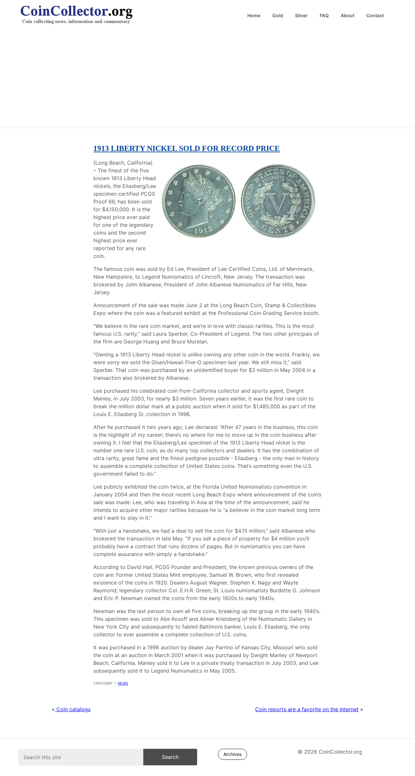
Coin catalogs (72, 709)
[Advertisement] (207, 77)
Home (253, 15)
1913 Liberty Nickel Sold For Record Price (186, 148)
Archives (232, 754)
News (123, 682)
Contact (375, 15)
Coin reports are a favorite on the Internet (307, 709)
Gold (277, 15)
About (347, 15)
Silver (301, 15)
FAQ (324, 15)
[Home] (114, 15)
